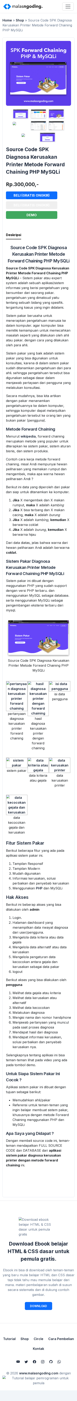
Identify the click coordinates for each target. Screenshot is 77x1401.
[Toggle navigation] (68, 6)
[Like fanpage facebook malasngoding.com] (34, 1361)
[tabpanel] (38, 711)
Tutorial (9, 1339)
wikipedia (28, 436)
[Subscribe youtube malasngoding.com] (18, 1361)
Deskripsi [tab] (13, 235)
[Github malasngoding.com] (51, 1361)
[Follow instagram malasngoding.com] (42, 1361)
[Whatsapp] (59, 1361)
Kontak (38, 1349)
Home (7, 20)
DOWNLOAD (38, 1306)
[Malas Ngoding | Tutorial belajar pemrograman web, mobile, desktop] (23, 6)
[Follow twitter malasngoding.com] (26, 1361)
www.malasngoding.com (38, 1373)
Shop (20, 20)
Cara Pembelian (61, 1339)
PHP (39, 888)
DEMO (31, 215)
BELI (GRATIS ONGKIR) (32, 195)
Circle (38, 1339)
